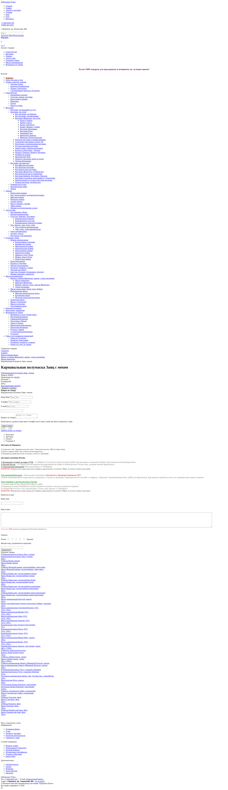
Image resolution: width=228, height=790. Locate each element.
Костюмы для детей (18, 112)
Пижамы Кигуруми (18, 184)
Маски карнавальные (14, 63)
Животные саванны (28, 135)
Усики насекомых (22, 287)
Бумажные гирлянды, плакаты (22, 342)
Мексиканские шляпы (24, 246)
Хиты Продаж (11, 771)
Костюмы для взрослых (19, 163)
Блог (8, 15)
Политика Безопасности (15, 736)
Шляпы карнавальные (19, 240)
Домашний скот (26, 133)
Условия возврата (13, 729)
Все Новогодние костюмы (25, 170)
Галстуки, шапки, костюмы (21, 97)
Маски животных (22, 280)
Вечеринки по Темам (14, 65)
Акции (8, 767)
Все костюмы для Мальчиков (27, 116)
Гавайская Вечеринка (19, 319)
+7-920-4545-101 (11, 779)
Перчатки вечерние (13, 308)
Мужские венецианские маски (27, 298)
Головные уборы (12, 60)
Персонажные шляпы (24, 251)
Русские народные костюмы (26, 146)
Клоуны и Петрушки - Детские (27, 150)
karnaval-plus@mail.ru (34, 779)
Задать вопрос (7, 426)
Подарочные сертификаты (16, 752)
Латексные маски (17, 300)
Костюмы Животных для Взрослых (29, 172)
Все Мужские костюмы (24, 167)
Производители (12, 764)
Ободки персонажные (19, 266)
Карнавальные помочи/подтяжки (28, 223)
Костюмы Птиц (26, 131)
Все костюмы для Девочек (25, 114)
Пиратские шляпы (22, 253)
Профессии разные (23, 155)
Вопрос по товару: (8, 418)
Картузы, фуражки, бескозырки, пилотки (27, 272)
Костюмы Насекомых (28, 129)
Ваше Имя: (6, 397)
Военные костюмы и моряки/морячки (30, 140)
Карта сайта (10, 756)
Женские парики (17, 197)
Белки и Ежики (26, 120)
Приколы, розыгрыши (19, 340)
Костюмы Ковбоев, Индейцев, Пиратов (31, 176)
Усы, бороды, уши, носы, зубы (22, 225)
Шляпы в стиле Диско (24, 255)
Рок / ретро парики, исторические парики (27, 195)
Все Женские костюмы (24, 165)
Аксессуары (10, 58)
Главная (9, 6)
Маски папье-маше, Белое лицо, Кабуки (26, 289)
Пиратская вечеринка (19, 327)
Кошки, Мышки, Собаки (30, 127)
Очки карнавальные (18, 231)
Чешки (13, 189)
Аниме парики (16, 202)
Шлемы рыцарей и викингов (22, 274)
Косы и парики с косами (20, 204)
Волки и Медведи (27, 125)
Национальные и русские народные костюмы (33, 180)
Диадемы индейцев (18, 270)
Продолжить (6, 550)
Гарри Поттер (11, 52)
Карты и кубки (16, 106)
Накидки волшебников (19, 86)
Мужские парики (17, 199)
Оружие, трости (16, 234)
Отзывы (9, 12)
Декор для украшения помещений (19, 336)
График (9, 8)
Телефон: (5, 402)
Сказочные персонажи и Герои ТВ (29, 142)
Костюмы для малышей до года (23, 110)
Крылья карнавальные (19, 214)
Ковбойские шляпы (23, 244)
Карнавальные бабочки (24, 219)
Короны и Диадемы (18, 263)
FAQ (8, 17)
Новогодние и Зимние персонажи (29, 148)
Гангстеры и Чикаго (18, 321)
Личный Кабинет (13, 750)
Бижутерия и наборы (18, 99)
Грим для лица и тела (14, 80)
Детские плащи (16, 84)
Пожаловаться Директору (16, 748)
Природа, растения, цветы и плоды (29, 159)
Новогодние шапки (23, 259)
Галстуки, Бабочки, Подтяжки (22, 216)
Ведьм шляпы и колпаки (25, 242)
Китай (16, 377)
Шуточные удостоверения (21, 236)
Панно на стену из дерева (20, 344)
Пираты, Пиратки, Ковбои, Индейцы (30, 152)
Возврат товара (12, 746)
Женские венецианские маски (27, 293)
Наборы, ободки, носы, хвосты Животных (32, 285)
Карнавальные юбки (18, 187)
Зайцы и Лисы (26, 123)
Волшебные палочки (18, 95)
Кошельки (14, 101)
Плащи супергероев (18, 88)
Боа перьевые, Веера (18, 212)
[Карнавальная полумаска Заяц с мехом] (17, 373)
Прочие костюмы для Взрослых (28, 182)
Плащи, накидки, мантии (16, 82)
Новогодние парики (18, 193)
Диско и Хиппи (16, 323)
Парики (9, 56)
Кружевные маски (22, 295)
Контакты (10, 19)
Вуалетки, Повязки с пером (21, 268)
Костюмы (9, 54)
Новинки (9, 78)
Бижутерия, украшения (15, 310)
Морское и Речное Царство (31, 138)
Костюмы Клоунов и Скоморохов (28, 174)
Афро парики (15, 206)
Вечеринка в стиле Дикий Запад (23, 315)
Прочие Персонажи (23, 161)
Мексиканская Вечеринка (20, 325)
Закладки (9, 773)
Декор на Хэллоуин (18, 338)
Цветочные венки (17, 261)
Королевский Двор (23, 157)
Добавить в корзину (9, 388)
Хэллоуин (14, 334)
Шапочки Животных (23, 283)
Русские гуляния (17, 330)
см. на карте (40, 781)
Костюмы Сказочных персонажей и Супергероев (35, 178)
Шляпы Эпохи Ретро (23, 257)
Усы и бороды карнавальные (26, 227)
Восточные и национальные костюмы (30, 144)
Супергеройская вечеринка (21, 332)
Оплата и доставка (13, 10)
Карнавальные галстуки (25, 221)
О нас (8, 731)
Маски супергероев (18, 302)
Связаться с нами (13, 738)
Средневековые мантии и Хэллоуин (25, 91)
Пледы (13, 103)
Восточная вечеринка (19, 317)
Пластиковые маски (18, 306)
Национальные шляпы (24, 248)
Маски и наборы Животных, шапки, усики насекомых (32, 278)
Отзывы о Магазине (14, 754)
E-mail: (3, 406)
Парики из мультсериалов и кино (23, 208)
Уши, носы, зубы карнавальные (28, 229)
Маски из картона (17, 304)
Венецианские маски (19, 291)
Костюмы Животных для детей (27, 118)
